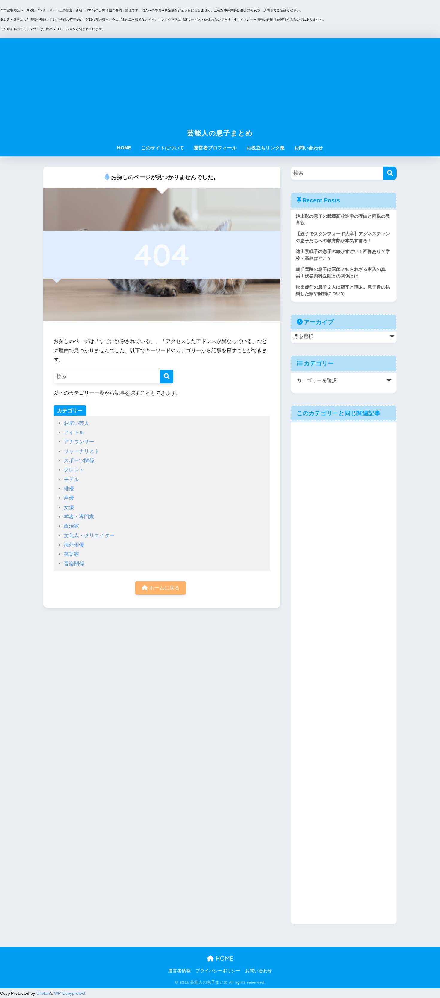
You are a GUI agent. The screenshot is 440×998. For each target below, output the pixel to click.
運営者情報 (179, 970)
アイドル (74, 432)
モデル (71, 479)
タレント (74, 470)
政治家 (71, 526)
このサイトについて (162, 147)
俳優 (69, 489)
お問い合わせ (308, 147)
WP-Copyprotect (69, 993)
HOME (124, 147)
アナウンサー (79, 442)
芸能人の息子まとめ (220, 133)
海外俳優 (74, 545)
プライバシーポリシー (217, 970)
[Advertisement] (220, 80)
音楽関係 (74, 564)
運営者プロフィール (215, 147)
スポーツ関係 (79, 460)
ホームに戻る (164, 588)
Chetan (43, 993)
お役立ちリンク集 (265, 147)
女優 (69, 507)
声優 (69, 498)
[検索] (166, 376)
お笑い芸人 (76, 423)
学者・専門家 (79, 517)
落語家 (71, 554)
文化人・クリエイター (89, 535)
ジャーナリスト (81, 451)
